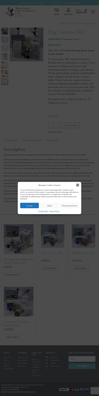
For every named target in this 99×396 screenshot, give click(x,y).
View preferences (69, 205)
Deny (49, 205)
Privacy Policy (54, 211)
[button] (77, 185)
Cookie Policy (43, 211)
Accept (29, 205)
